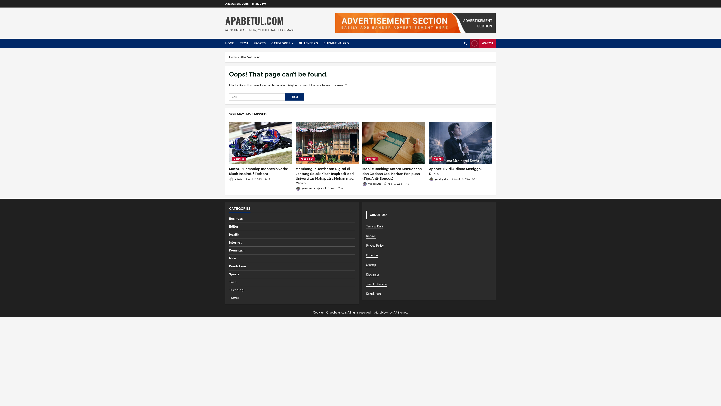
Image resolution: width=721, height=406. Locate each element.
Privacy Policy (375, 245)
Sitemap (371, 265)
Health (438, 159)
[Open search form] (465, 43)
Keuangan (236, 250)
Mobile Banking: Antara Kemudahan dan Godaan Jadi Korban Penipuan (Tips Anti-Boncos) (392, 173)
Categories (280, 43)
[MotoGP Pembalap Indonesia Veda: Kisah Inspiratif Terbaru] (260, 143)
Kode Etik (372, 255)
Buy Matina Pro (336, 43)
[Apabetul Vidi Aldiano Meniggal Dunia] (460, 143)
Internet (371, 159)
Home (229, 43)
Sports (259, 43)
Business (239, 159)
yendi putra (308, 188)
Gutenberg (308, 43)
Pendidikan (306, 159)
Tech (244, 43)
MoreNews (381, 312)
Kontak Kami (373, 294)
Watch (487, 43)
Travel (234, 298)
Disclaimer (372, 274)
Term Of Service (376, 284)
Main (232, 258)
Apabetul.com (254, 20)
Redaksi (371, 236)
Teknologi (236, 290)
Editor (233, 226)
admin (238, 179)
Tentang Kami (374, 226)
